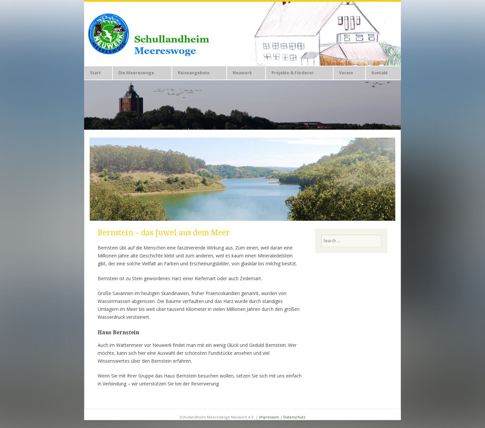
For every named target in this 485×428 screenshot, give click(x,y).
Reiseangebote (194, 73)
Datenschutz (294, 416)
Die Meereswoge (136, 73)
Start (95, 73)
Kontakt (380, 73)
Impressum (269, 416)
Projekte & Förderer (293, 73)
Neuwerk (242, 73)
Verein (346, 73)
